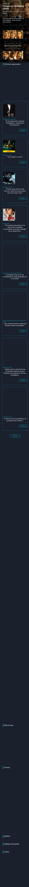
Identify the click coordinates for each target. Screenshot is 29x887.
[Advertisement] (14, 83)
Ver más (23, 130)
